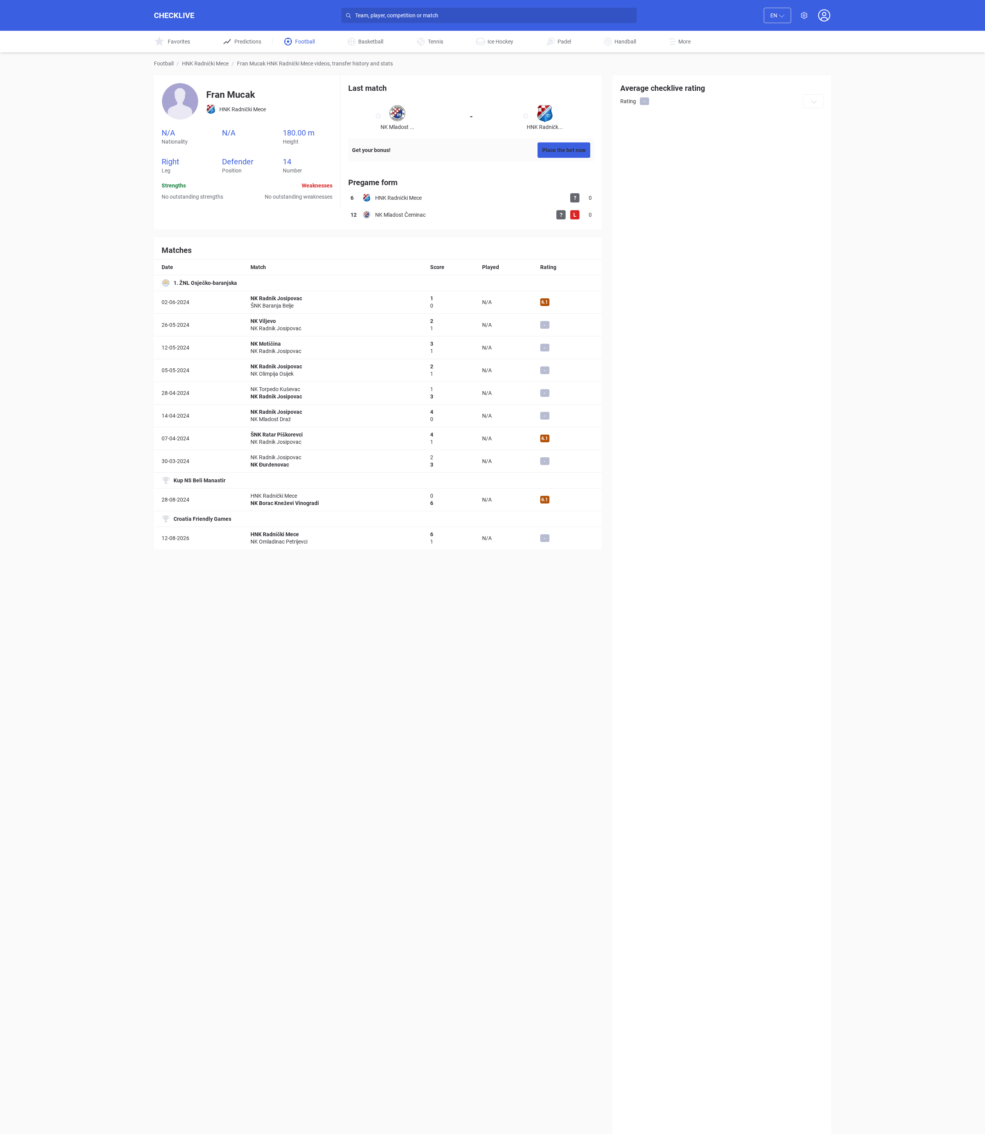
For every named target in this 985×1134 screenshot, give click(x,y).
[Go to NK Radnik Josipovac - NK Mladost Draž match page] (377, 416)
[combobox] (777, 15)
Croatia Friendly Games (202, 519)
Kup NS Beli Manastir (199, 480)
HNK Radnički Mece (205, 63)
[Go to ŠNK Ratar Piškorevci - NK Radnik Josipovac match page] (377, 438)
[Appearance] (804, 15)
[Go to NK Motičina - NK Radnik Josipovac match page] (377, 347)
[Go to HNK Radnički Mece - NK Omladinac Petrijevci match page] (377, 538)
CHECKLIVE (174, 15)
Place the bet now (564, 150)
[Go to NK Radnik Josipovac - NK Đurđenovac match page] (377, 461)
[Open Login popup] (824, 15)
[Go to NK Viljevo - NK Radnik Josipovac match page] (377, 325)
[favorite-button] (378, 116)
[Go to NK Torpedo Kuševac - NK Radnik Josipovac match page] (377, 393)
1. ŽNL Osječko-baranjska (205, 283)
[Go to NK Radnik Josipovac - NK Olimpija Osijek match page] (377, 370)
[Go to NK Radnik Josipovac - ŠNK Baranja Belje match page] (377, 302)
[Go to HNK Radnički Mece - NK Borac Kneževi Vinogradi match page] (377, 499)
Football (164, 63)
